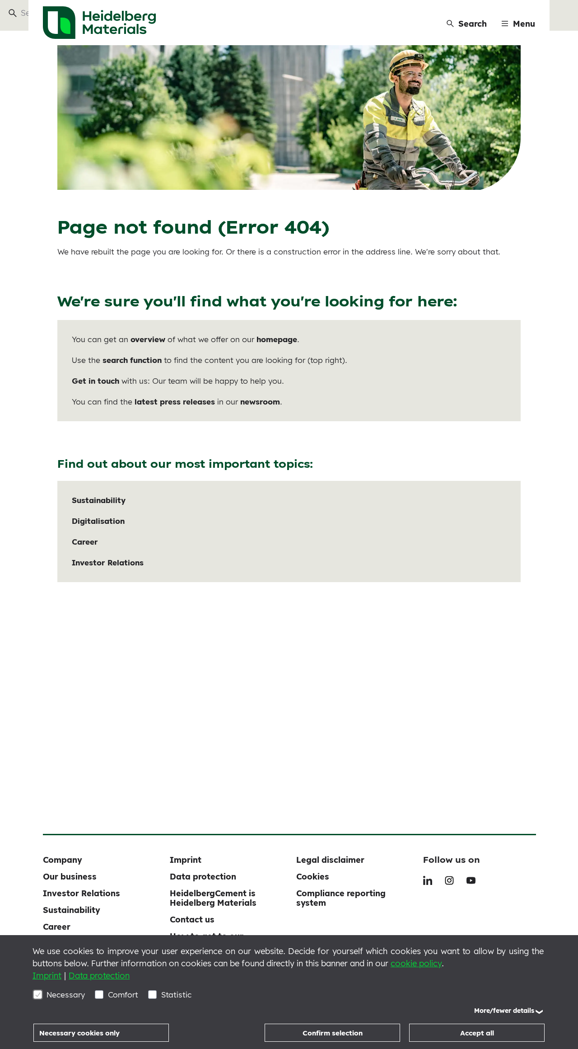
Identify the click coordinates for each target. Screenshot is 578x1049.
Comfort (123, 994)
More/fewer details (504, 1011)
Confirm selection (333, 1033)
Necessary (66, 994)
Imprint (47, 975)
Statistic (176, 994)
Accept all (477, 1033)
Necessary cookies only (79, 1033)
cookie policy (416, 963)
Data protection (99, 975)
